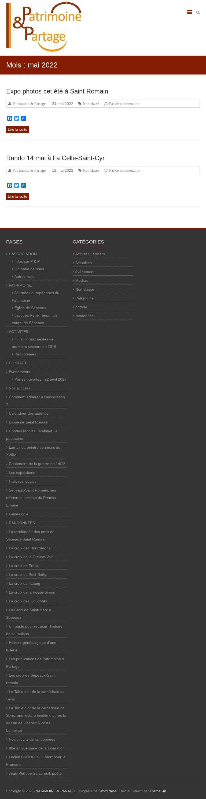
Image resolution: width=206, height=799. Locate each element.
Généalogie (18, 514)
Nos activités (19, 388)
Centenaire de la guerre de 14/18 (37, 464)
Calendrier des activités (29, 413)
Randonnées (25, 354)
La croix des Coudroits (28, 601)
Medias (81, 280)
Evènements (19, 372)
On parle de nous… (31, 269)
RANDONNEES (22, 523)
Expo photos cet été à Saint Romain (57, 91)
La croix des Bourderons (29, 548)
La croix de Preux (24, 566)
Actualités (83, 263)
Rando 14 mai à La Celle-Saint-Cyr (55, 158)
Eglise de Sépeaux (30, 308)
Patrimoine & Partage (29, 104)
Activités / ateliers (90, 254)
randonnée (84, 316)
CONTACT (18, 363)
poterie (81, 307)
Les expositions (22, 472)
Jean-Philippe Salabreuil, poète (35, 773)
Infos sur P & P (27, 261)
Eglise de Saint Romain (28, 422)
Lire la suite (17, 129)
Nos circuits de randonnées (32, 739)
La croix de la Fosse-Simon (32, 592)
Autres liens (24, 276)
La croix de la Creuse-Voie (31, 557)
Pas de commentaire (124, 104)
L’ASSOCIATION (23, 254)
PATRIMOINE (20, 285)
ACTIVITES (18, 331)
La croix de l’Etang (24, 583)
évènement (84, 271)
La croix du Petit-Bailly (27, 574)
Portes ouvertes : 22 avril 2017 (40, 379)
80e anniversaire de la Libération (37, 748)
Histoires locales (22, 481)
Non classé (91, 104)
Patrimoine (84, 298)
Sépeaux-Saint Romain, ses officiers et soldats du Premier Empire (31, 497)
